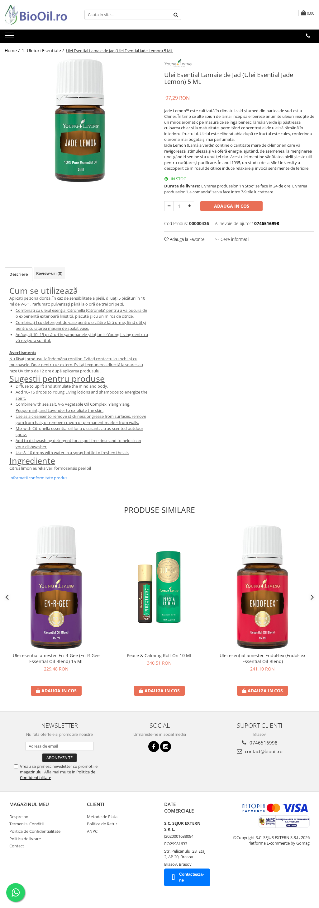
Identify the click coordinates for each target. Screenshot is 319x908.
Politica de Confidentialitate (34, 831)
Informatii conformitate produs (38, 478)
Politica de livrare (25, 838)
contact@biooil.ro (263, 751)
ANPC (92, 831)
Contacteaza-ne (191, 877)
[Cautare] (175, 15)
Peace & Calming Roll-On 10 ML (159, 655)
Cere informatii (234, 239)
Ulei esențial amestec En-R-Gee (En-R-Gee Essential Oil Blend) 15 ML (56, 658)
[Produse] (10, 37)
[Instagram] (165, 746)
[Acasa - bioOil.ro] (36, 15)
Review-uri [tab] (49, 273)
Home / (13, 50)
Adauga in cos (231, 206)
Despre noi (19, 816)
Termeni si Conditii (26, 824)
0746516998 (263, 743)
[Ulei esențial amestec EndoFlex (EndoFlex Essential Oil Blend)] (262, 587)
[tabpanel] (80, 120)
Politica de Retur (102, 824)
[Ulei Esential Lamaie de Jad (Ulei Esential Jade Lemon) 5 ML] (80, 120)
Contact (16, 846)
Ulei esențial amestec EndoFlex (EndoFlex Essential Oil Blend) (262, 658)
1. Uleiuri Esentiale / (43, 50)
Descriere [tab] (18, 274)
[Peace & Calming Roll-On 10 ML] (159, 587)
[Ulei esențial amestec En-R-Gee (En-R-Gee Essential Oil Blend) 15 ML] (56, 587)
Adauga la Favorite (187, 239)
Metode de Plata (102, 816)
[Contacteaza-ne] (308, 36)
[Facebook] (153, 746)
